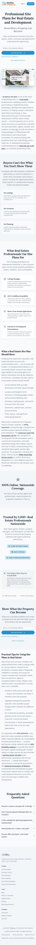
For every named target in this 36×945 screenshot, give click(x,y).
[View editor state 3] (15, 83)
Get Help (4, 918)
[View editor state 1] (12, 83)
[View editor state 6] (21, 83)
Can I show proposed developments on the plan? (16, 813)
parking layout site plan (12, 755)
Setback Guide (5, 898)
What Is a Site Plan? (7, 895)
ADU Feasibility (6, 875)
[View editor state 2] (14, 83)
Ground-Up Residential (8, 884)
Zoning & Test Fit (6, 872)
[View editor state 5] (20, 83)
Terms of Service (17, 935)
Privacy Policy (6, 935)
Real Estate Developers (8, 881)
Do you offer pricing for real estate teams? (14, 835)
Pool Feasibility (6, 878)
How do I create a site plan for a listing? (16, 806)
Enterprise (4, 913)
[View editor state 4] (18, 83)
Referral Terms (29, 935)
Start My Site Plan (16, 53)
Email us (13, 928)
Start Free (30, 3)
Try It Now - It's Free (16, 76)
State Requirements (7, 904)
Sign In (23, 3)
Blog (2, 892)
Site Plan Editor (6, 869)
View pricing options (18, 641)
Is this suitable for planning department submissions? (16, 821)
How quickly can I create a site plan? (15, 828)
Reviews (3, 901)
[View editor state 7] (23, 83)
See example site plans (18, 60)
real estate (24, 99)
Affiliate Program (6, 915)
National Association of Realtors (17, 766)
